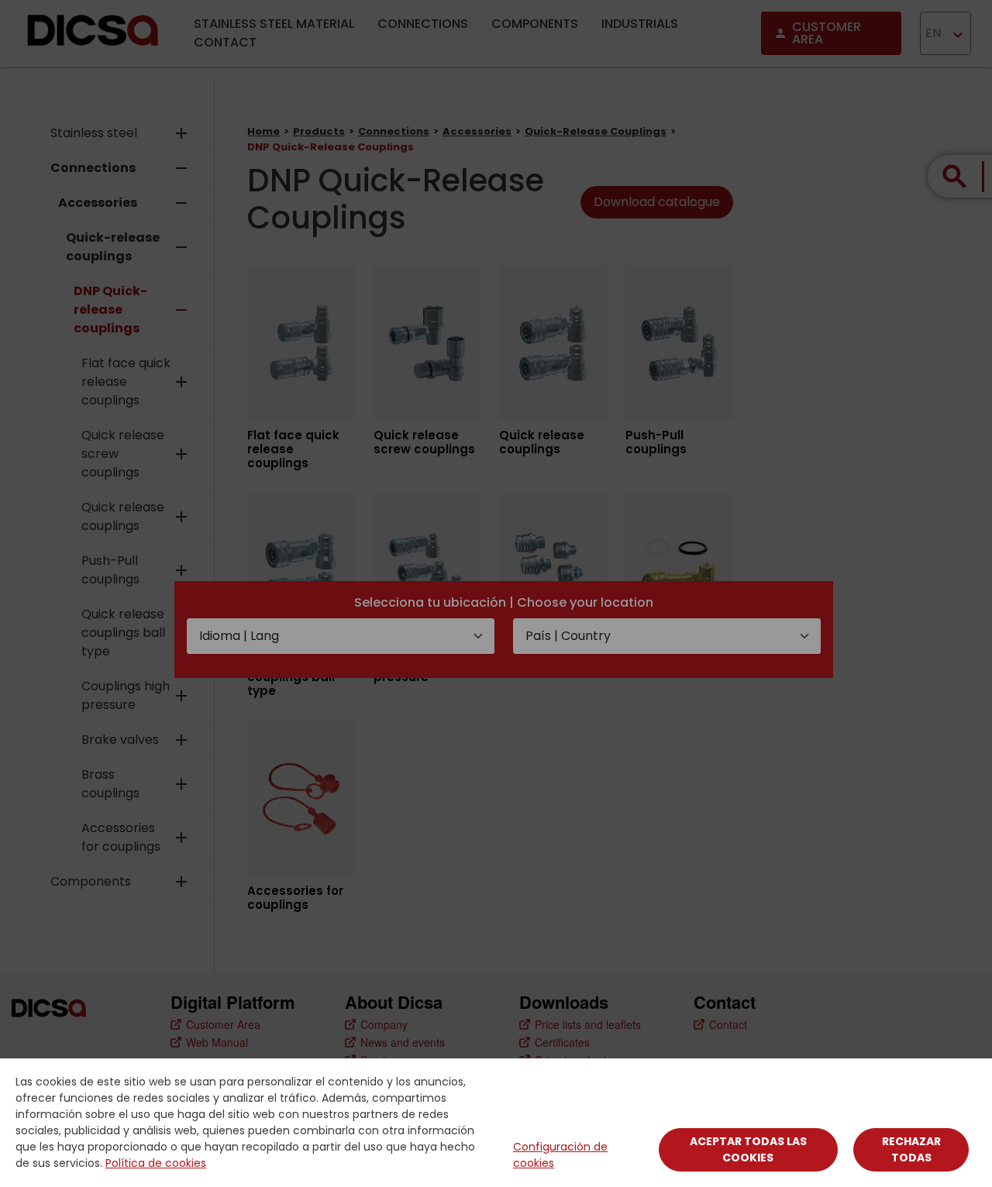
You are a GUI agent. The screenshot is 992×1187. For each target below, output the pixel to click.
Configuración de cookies (560, 1155)
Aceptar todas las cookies (748, 1149)
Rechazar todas (911, 1149)
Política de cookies (155, 1163)
